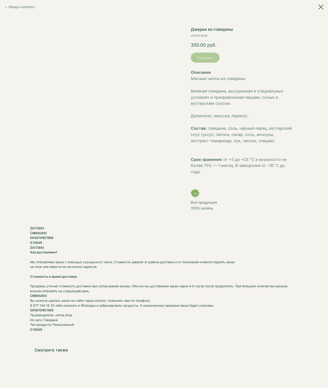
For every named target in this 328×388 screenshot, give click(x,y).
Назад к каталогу (21, 7)
